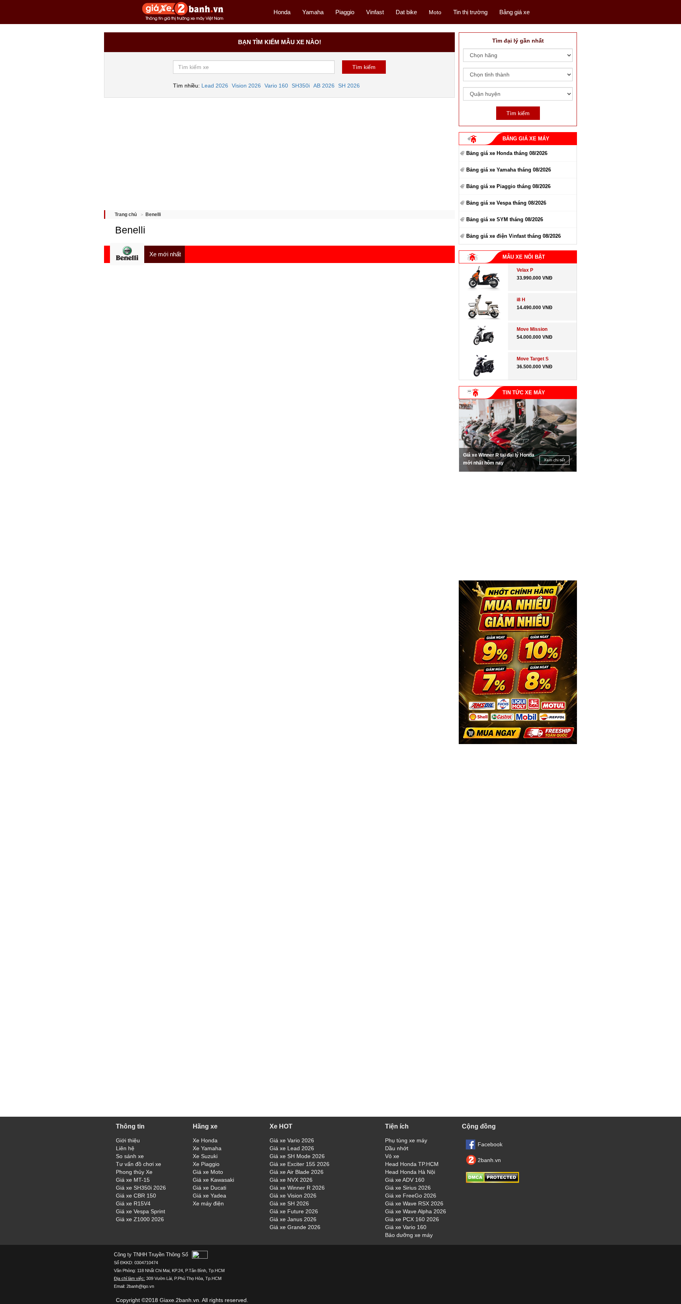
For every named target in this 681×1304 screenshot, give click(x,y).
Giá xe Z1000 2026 (140, 1219)
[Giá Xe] (183, 20)
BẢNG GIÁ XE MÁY (525, 139)
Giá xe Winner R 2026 (297, 1188)
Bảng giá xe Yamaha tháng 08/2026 (508, 170)
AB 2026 (324, 85)
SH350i (301, 85)
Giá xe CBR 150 (136, 1195)
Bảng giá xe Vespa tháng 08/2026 (506, 203)
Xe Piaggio (206, 1164)
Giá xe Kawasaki (213, 1180)
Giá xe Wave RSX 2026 (414, 1203)
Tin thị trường (470, 12)
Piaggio (344, 12)
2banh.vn (489, 1160)
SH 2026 (349, 85)
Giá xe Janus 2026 (293, 1219)
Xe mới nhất (165, 254)
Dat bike (406, 12)
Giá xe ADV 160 (404, 1180)
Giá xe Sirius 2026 (408, 1188)
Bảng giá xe (514, 12)
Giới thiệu (128, 1140)
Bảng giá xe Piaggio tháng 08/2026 (508, 186)
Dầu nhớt (396, 1148)
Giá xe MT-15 (133, 1180)
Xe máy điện (208, 1203)
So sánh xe (130, 1156)
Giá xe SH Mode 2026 (297, 1156)
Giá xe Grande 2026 (295, 1227)
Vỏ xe (392, 1156)
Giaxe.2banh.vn (179, 1300)
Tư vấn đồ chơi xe (138, 1164)
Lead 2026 (214, 85)
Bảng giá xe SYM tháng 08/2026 (504, 219)
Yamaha (313, 12)
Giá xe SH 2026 (289, 1203)
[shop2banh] (518, 742)
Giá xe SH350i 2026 (141, 1188)
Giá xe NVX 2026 (291, 1180)
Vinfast (375, 12)
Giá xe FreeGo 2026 (410, 1195)
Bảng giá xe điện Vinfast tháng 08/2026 (513, 236)
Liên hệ (125, 1148)
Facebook (490, 1144)
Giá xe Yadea (209, 1195)
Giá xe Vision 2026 (293, 1195)
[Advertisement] (279, 151)
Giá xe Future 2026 (294, 1211)
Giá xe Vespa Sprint (140, 1211)
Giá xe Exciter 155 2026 (299, 1164)
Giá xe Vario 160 (405, 1227)
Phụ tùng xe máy (406, 1140)
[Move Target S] (484, 378)
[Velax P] (483, 289)
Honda (282, 12)
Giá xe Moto (208, 1172)
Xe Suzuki (205, 1156)
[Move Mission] (484, 348)
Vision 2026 (246, 85)
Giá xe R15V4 (133, 1203)
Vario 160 (276, 85)
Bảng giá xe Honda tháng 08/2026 (506, 153)
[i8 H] (483, 318)
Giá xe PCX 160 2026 (412, 1219)
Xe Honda (205, 1140)
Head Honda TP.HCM (412, 1164)
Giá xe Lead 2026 (292, 1148)
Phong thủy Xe (134, 1172)
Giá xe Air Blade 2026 (297, 1172)
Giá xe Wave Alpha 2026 (415, 1211)
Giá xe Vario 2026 (292, 1140)
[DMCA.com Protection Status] (492, 1181)
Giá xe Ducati (209, 1188)
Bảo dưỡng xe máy (409, 1235)
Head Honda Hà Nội (410, 1172)
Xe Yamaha (207, 1148)
